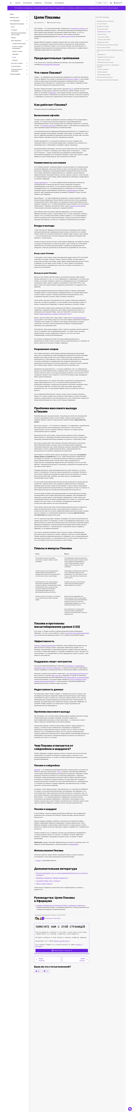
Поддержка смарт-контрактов (105, 57)
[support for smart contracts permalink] (33, 661)
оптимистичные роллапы (67, 36)
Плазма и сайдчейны (102, 69)
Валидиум (15, 60)
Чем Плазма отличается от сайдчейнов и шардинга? (108, 65)
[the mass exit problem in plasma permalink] (33, 410)
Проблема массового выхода (105, 62)
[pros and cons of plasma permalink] (33, 548)
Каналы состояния (17, 51)
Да (39, 971)
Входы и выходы (101, 34)
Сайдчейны (15, 54)
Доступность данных (17, 63)
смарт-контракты (56, 675)
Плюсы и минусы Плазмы (103, 47)
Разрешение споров (102, 42)
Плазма (14, 57)
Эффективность (101, 54)
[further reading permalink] (33, 868)
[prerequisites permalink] (33, 58)
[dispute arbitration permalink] (33, 349)
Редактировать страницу (54, 22)
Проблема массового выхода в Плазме (107, 44)
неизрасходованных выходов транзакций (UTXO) (55, 314)
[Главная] (11, 3)
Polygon (39, 860)
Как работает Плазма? (103, 26)
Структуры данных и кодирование (16, 70)
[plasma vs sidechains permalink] (33, 765)
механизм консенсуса (49, 125)
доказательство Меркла (77, 206)
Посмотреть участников (52, 918)
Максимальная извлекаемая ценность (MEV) (18, 33)
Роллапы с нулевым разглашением (17, 47)
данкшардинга (73, 844)
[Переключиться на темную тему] (111, 3)
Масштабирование (16, 40)
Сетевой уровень (16, 66)
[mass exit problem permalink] (33, 711)
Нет (47, 971)
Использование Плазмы (103, 74)
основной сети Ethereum (78, 28)
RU (119, 3)
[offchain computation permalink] (33, 115)
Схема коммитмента (41, 182)
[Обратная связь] (130, 1109)
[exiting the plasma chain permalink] (33, 273)
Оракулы (13, 37)
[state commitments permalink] (33, 162)
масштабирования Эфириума (50, 64)
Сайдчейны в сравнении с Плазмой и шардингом (52, 878)
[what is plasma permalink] (33, 72)
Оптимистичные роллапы (19, 43)
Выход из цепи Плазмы (104, 39)
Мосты (13, 26)
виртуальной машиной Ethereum (76, 673)
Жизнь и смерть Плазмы (44, 883)
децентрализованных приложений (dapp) (76, 677)
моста (71, 88)
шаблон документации (62, 941)
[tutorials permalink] (33, 899)
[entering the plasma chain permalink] (33, 253)
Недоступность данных (103, 59)
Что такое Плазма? (102, 23)
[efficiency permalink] (33, 641)
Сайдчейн (37, 769)
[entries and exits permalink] (33, 225)
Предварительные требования (105, 21)
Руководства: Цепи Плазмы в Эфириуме (107, 79)
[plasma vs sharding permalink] (33, 809)
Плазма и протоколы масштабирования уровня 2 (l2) (110, 50)
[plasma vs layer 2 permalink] (33, 625)
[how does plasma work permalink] (33, 104)
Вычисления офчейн (102, 29)
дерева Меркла (72, 190)
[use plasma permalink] (33, 850)
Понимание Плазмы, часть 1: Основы (48, 881)
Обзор (12, 14)
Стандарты (14, 29)
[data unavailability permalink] (33, 689)
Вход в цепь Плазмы (103, 37)
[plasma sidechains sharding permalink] (33, 747)
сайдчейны (52, 92)
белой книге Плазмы (72, 79)
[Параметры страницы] (45, 22)
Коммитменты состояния (104, 31)
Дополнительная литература (105, 77)
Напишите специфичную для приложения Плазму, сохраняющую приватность (60, 905)
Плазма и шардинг (102, 72)
